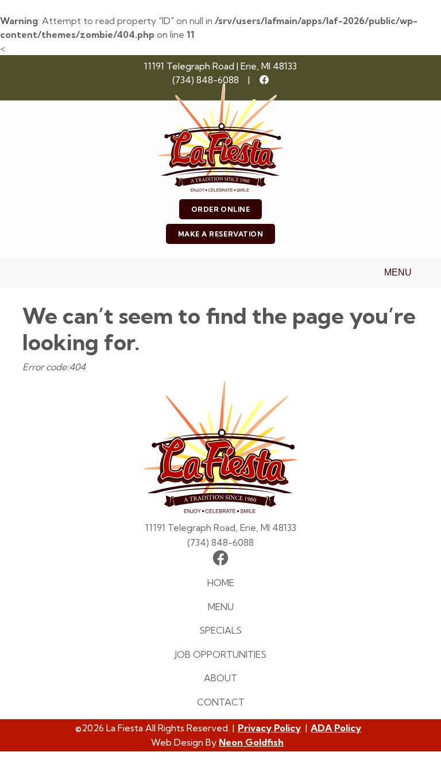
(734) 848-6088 (205, 80)
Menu (398, 272)
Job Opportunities (220, 654)
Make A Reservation (221, 234)
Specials (220, 630)
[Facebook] (264, 80)
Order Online (220, 209)
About (220, 678)
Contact (221, 702)
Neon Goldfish (251, 742)
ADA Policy (336, 728)
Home (220, 582)
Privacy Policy (269, 728)
